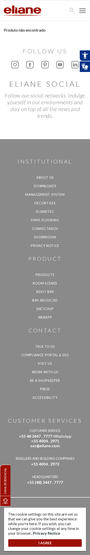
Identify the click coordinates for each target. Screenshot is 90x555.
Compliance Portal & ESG (45, 355)
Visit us (45, 363)
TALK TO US (45, 346)
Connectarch (45, 229)
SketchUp (45, 309)
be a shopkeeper (45, 381)
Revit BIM (45, 292)
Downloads (45, 186)
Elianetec (45, 212)
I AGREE (45, 543)
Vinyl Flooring (45, 220)
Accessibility (44, 398)
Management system (44, 195)
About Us (45, 177)
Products (45, 275)
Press (45, 389)
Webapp (45, 317)
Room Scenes (45, 283)
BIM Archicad (45, 300)
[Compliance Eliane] (5, 501)
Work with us (45, 372)
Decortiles (45, 203)
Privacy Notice (45, 246)
